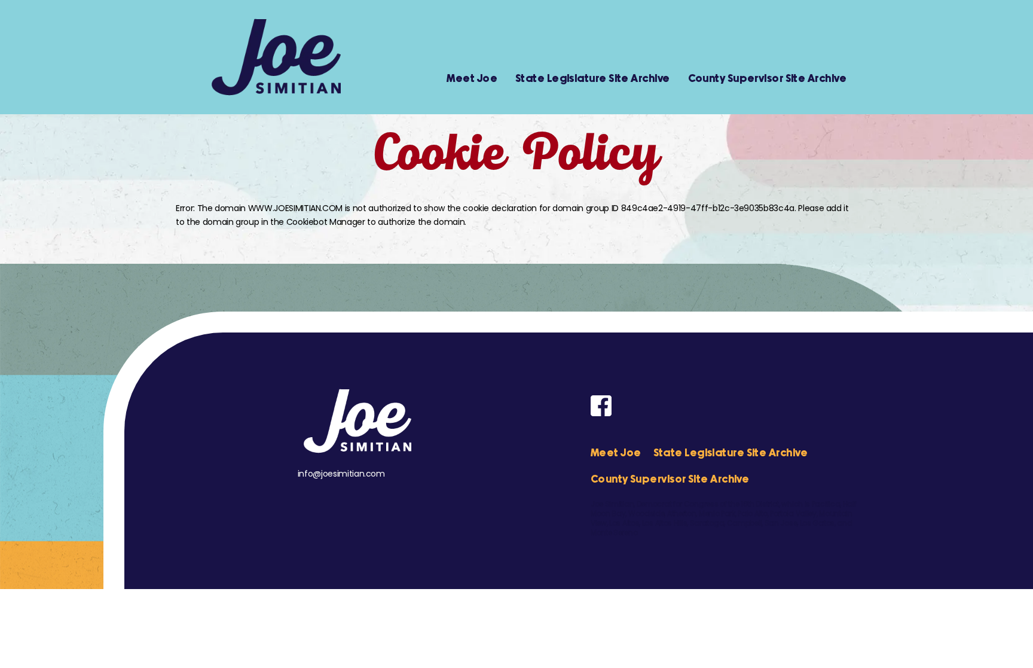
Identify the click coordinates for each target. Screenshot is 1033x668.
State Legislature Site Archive (592, 79)
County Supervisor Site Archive (767, 79)
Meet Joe (472, 79)
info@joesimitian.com (341, 474)
